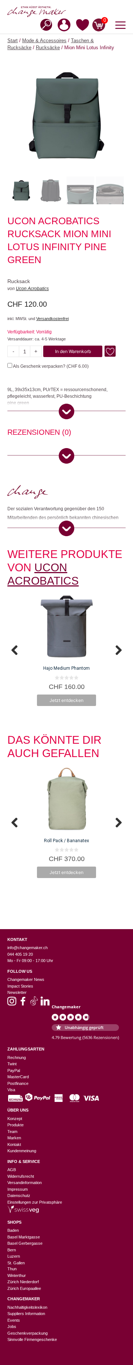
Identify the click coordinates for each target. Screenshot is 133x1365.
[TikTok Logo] (34, 1003)
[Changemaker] (66, 11)
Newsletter (17, 992)
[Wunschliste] (82, 26)
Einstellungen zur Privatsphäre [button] (34, 1202)
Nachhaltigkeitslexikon (27, 1307)
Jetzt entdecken (66, 700)
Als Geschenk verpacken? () (50, 366)
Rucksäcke (48, 47)
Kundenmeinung (21, 1151)
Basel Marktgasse (23, 1237)
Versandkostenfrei (52, 318)
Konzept (14, 1118)
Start (12, 40)
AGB (11, 1169)
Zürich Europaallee (24, 1288)
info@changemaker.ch (27, 947)
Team (12, 1131)
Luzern (13, 1256)
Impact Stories (20, 986)
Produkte (15, 1125)
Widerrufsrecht (20, 1176)
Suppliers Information (26, 1313)
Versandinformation (24, 1182)
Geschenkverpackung (27, 1333)
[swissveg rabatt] (23, 1211)
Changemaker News (25, 979)
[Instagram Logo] (11, 1003)
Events (13, 1320)
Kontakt (14, 1144)
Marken (14, 1138)
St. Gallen (16, 1263)
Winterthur (16, 1275)
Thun (12, 1269)
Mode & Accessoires (44, 40)
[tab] (39, 433)
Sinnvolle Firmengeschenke (32, 1339)
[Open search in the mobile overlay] (44, 24)
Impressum (17, 1189)
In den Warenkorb (73, 351)
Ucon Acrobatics (32, 288)
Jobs (11, 1326)
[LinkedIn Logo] (45, 1003)
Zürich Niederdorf (23, 1282)
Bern (11, 1250)
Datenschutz (18, 1195)
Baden (13, 1230)
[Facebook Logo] (22, 1003)
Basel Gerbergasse (24, 1243)
